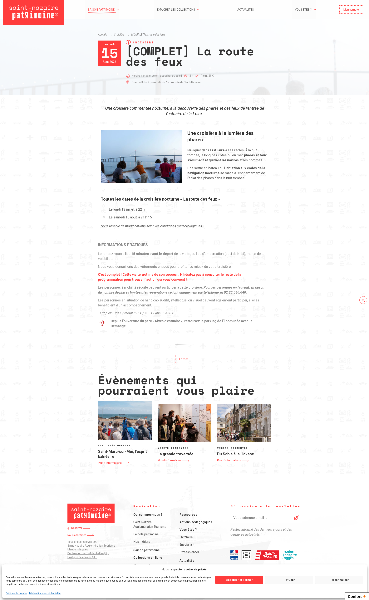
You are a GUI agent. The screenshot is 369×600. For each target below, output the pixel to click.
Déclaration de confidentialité (45, 593)
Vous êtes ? (303, 9)
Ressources (188, 514)
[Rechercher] (363, 300)
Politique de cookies (16, 593)
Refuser (289, 580)
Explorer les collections (176, 9)
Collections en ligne (147, 557)
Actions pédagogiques (196, 522)
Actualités (245, 9)
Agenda (102, 34)
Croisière (119, 34)
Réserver (76, 527)
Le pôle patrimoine (146, 534)
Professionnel (189, 552)
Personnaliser (339, 580)
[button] (351, 9)
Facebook (68, 528)
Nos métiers (141, 542)
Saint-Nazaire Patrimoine (33, 12)
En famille (186, 537)
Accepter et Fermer (239, 580)
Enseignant (187, 544)
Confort (357, 596)
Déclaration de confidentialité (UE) (88, 553)
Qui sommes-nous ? (147, 514)
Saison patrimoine (101, 9)
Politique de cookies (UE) (82, 557)
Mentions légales (77, 549)
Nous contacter (76, 535)
